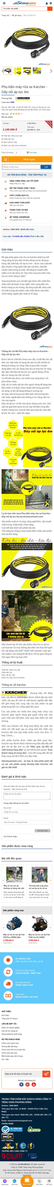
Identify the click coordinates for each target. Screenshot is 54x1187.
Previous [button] (3, 71)
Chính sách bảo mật (9, 1053)
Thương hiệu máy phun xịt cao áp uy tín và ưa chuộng (38, 888)
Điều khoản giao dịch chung (12, 1056)
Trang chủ (5, 15)
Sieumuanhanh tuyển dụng (12, 1034)
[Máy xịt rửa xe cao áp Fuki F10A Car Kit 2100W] (40, 923)
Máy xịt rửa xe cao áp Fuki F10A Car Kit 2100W (39, 936)
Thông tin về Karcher (14, 684)
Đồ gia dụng (16, 15)
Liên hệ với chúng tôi (10, 1031)
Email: (6, 818)
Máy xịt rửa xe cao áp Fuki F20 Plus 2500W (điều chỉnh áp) (14, 937)
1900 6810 (15, 229)
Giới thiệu (5, 1015)
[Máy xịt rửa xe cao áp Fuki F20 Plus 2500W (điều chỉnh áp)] (14, 923)
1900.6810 (13, 1106)
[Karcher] (22, 98)
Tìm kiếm (50, 8)
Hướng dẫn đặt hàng (9, 1046)
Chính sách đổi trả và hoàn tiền (13, 1050)
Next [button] (51, 71)
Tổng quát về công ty (10, 1019)
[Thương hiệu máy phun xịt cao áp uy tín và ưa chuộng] (39, 875)
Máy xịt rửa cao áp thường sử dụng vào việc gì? (14, 888)
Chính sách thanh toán (10, 1043)
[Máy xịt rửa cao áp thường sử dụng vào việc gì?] (14, 875)
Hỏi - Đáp (5, 1059)
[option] (8, 71)
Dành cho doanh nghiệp (10, 1028)
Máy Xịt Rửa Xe (29, 15)
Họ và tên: (8, 808)
